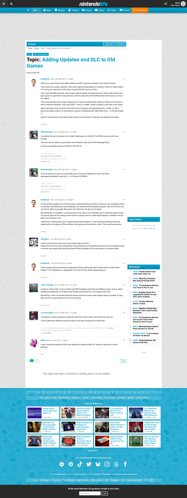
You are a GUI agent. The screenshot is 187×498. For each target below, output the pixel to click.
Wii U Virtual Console (41, 54)
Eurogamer (114, 480)
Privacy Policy (96, 398)
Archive (131, 398)
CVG (146, 480)
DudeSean (45, 79)
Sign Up (177, 5)
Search (121, 44)
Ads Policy (121, 398)
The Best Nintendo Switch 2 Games (143, 302)
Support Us (76, 398)
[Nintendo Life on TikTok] (80, 465)
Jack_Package (47, 285)
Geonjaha (45, 239)
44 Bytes (98, 474)
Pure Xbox (56, 480)
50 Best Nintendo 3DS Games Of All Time (144, 341)
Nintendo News (97, 480)
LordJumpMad (47, 313)
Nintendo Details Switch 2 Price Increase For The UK (146, 327)
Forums (31, 44)
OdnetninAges (47, 132)
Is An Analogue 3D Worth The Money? (146, 334)
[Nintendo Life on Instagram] (107, 465)
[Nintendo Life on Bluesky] (98, 465)
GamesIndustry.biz (134, 480)
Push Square (45, 480)
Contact (86, 398)
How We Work (64, 398)
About (47, 398)
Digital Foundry (83, 480)
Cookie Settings (142, 398)
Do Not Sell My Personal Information (125, 474)
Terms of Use (109, 398)
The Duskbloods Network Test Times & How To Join (146, 286)
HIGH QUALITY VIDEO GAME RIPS (51, 156)
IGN (106, 480)
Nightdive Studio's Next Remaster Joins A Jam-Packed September (145, 310)
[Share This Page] (165, 4)
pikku (43, 340)
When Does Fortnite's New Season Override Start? (144, 280)
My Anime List (45, 161)
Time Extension (69, 480)
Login (172, 5)
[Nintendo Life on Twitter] (89, 465)
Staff (54, 398)
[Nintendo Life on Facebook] (125, 465)
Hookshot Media (60, 474)
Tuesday (110, 328)
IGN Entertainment (80, 474)
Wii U (42, 48)
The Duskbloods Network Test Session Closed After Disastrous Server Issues (145, 319)
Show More (93, 451)
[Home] (28, 10)
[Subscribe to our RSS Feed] (62, 465)
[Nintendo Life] (93, 4)
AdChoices (108, 474)
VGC (123, 480)
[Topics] (4, 4)
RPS (151, 480)
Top (41, 398)
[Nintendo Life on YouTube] (71, 465)
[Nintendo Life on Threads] (116, 465)
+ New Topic (109, 44)
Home (30, 48)
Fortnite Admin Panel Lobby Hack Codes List (144, 273)
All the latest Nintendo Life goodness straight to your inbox (93, 489)
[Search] (11, 4)
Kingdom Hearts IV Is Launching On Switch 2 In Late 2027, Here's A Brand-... (144, 294)
